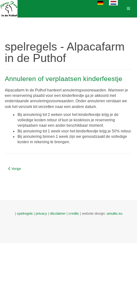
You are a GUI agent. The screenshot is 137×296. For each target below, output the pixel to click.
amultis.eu (114, 213)
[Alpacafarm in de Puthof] (9, 8)
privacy (41, 213)
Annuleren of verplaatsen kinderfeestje (63, 78)
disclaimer (58, 213)
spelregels (25, 213)
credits (73, 213)
